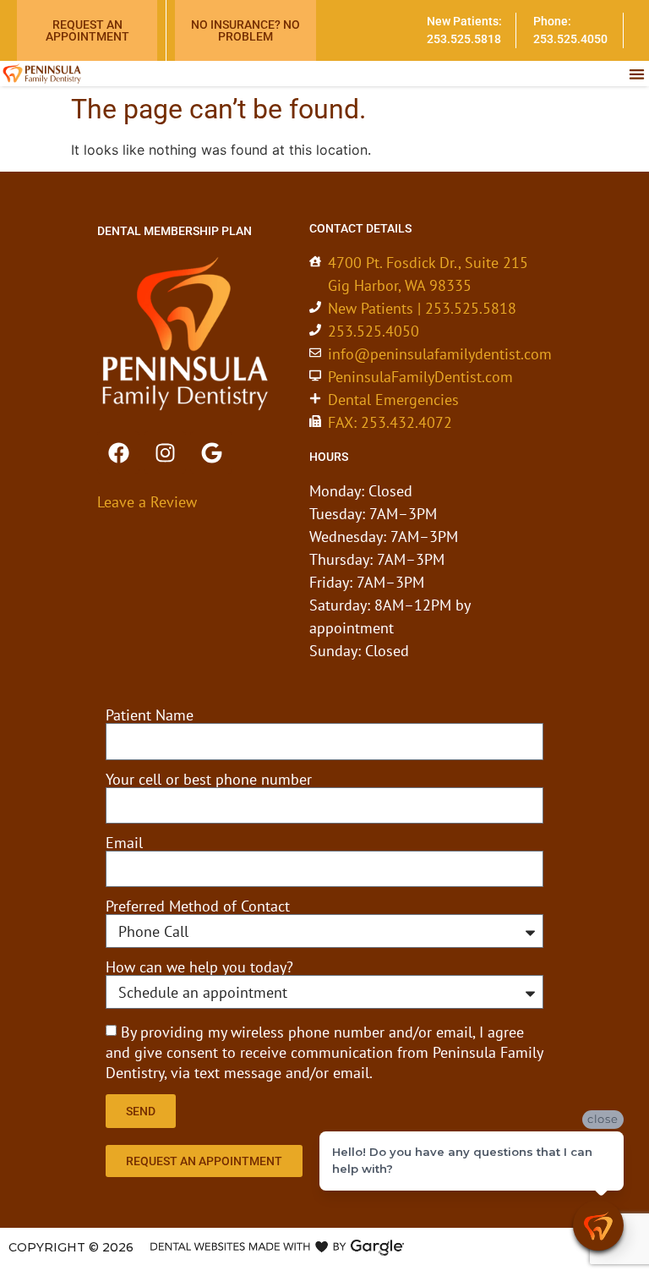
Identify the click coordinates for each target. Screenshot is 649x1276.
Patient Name (150, 715)
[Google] (211, 452)
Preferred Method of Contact (198, 906)
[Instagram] (165, 452)
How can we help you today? (199, 967)
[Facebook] (118, 452)
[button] (636, 74)
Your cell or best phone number (209, 779)
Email (124, 843)
